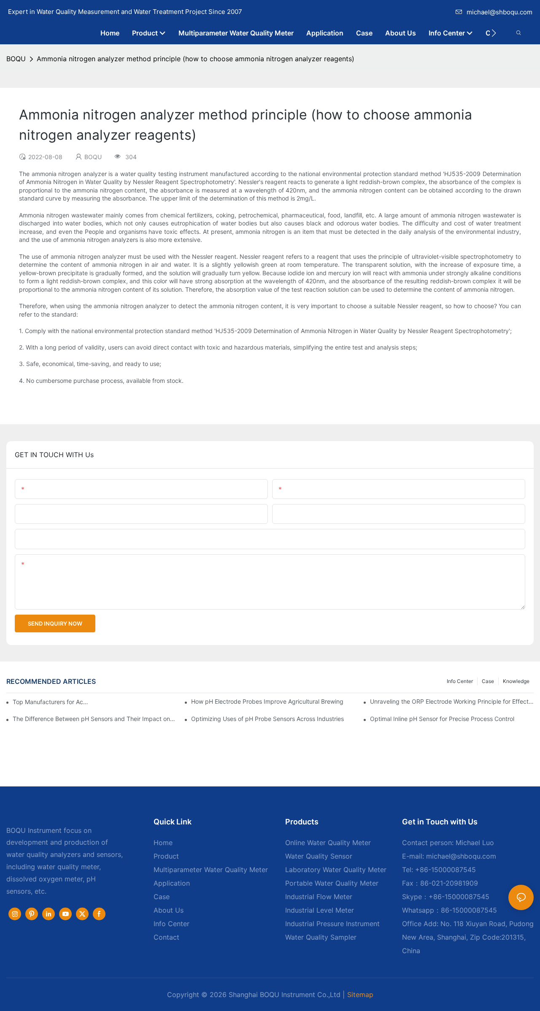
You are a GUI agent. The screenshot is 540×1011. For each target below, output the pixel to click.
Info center (460, 681)
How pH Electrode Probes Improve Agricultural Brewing (267, 701)
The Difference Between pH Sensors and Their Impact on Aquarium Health (94, 718)
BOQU (16, 58)
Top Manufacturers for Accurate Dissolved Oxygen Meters (52, 701)
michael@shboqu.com (499, 12)
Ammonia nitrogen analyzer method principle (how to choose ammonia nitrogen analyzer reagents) (195, 58)
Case (488, 681)
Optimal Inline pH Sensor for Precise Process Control (442, 718)
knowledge (516, 681)
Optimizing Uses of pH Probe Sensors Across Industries (267, 718)
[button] (493, 33)
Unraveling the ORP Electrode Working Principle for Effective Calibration (452, 701)
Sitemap (360, 994)
